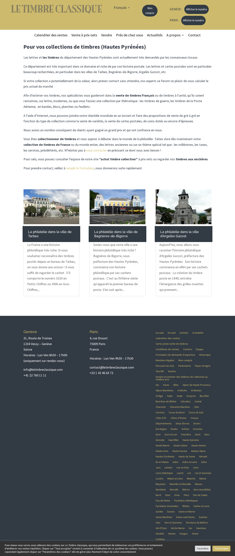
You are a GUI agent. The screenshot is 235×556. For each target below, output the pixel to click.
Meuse (198, 484)
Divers (197, 423)
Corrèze (160, 412)
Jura (158, 467)
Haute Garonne (191, 440)
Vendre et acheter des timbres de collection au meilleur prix (182, 378)
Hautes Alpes (198, 451)
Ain (157, 385)
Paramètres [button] (202, 548)
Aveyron (191, 396)
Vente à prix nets (84, 35)
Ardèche (182, 390)
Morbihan (161, 489)
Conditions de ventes (167, 349)
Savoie (171, 511)
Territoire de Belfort (197, 522)
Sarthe (159, 511)
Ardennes (196, 390)
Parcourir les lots (165, 365)
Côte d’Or (161, 418)
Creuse (194, 418)
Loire (196, 467)
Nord (158, 495)
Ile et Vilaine (162, 462)
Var (190, 528)
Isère (204, 462)
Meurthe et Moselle (180, 484)
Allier (176, 385)
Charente (161, 407)
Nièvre (186, 489)
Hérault (203, 456)
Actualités (154, 35)
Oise (167, 495)
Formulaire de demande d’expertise (175, 354)
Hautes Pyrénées (165, 456)
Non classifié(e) (202, 489)
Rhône (185, 506)
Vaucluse (201, 528)
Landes (168, 467)
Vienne (172, 533)
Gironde (160, 440)
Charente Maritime (180, 407)
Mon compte (149, 10)
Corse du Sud (196, 412)
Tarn (158, 522)
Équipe (199, 349)
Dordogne (161, 429)
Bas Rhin (204, 396)
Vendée (160, 533)
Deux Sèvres (182, 423)
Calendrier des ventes (50, 35)
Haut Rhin (174, 440)
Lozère (159, 478)
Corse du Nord (177, 412)
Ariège (159, 396)
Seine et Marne (187, 511)
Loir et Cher (182, 467)
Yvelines (160, 539)
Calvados (185, 401)
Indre (175, 462)
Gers (207, 434)
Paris (186, 495)
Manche (191, 478)
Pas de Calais (200, 495)
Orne (177, 495)
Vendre (106, 35)
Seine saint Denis (185, 517)
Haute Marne (162, 445)
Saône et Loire (201, 506)
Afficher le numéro (196, 9)
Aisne (166, 385)
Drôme (185, 429)
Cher (196, 407)
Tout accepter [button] (221, 548)
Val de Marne (178, 528)
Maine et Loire (175, 478)
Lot (189, 473)
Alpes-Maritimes (164, 390)
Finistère (186, 434)
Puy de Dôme (163, 500)
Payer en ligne (202, 365)
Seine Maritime (164, 517)
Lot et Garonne (203, 473)
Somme (203, 517)
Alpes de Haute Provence (197, 385)
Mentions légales (165, 360)
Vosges (184, 533)
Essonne (198, 429)
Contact (194, 35)
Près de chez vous (129, 35)
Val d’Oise (161, 528)
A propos (173, 35)
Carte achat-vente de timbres (172, 343)
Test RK (160, 371)
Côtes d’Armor (179, 418)
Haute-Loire (162, 451)
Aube (170, 396)
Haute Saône (180, 445)
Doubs (174, 429)
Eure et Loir (171, 434)
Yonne (195, 533)
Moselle (174, 489)
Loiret (180, 473)
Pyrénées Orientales (167, 506)
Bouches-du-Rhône (166, 401)
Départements (164, 423)
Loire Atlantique (164, 473)
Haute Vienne (198, 445)
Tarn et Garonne (173, 522)
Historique (205, 354)
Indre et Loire (189, 462)
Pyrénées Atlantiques (186, 500)
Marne (202, 478)
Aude (179, 396)
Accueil (160, 332)
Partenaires (184, 365)
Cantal (198, 401)
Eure (158, 434)
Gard (197, 434)
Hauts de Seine (187, 456)
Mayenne (161, 484)
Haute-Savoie (179, 451)
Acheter (184, 332)
